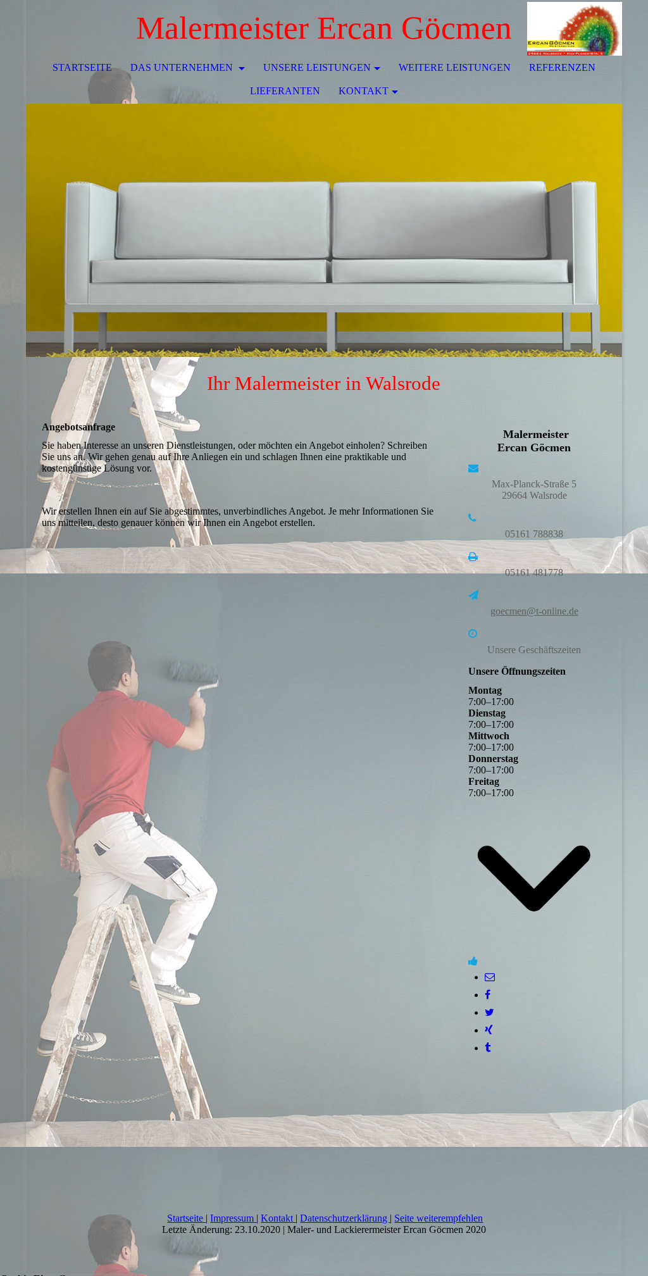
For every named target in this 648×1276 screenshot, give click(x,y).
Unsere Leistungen (317, 67)
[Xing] (489, 1030)
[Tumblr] (487, 1047)
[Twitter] (489, 1012)
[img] (574, 28)
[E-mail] (490, 977)
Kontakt (364, 90)
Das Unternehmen (182, 67)
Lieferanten (285, 90)
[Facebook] (487, 994)
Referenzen (562, 67)
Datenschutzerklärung (345, 1218)
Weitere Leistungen (455, 67)
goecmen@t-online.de (534, 611)
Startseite (82, 67)
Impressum (233, 1218)
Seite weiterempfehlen (438, 1218)
